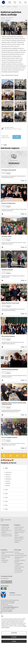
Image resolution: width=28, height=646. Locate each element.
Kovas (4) (7, 481)
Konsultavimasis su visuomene (19, 558)
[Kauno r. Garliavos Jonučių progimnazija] (3, 2)
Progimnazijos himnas (6, 534)
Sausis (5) (7, 485)
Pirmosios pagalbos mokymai (9, 437)
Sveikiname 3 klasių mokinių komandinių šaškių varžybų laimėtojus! (14, 403)
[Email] (5, 588)
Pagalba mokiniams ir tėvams (19, 533)
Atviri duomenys (18, 572)
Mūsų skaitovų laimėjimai (8, 336)
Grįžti (5, 145)
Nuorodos (17, 552)
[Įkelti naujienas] (9, 2)
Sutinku (14, 641)
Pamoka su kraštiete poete (8, 203)
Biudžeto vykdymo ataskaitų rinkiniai (8, 553)
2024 (6, 493)
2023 (6, 497)
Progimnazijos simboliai (7, 535)
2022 (6, 501)
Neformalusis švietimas (20, 530)
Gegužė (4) (7, 476)
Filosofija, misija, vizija (6, 530)
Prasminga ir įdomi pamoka (9, 170)
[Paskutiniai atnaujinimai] (15, 2)
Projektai (3, 558)
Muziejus (17, 535)
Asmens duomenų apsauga (21, 555)
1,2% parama (4, 562)
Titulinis (2, 6)
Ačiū (16, 137)
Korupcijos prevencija (19, 566)
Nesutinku (14, 637)
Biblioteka (17, 542)
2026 (6, 468)
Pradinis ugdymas (19, 528)
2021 (6, 505)
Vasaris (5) (8, 483)
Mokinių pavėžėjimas (19, 537)
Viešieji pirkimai (5, 560)
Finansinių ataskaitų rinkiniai (8, 555)
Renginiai (15, 6)
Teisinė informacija (19, 570)
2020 (6, 509)
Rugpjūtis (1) (8, 472)
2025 (6, 489)
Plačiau (22, 180)
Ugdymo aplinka (5, 528)
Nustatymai (14, 632)
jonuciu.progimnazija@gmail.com (10, 607)
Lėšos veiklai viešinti (6, 556)
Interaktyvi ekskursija (7, 269)
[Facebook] (2, 588)
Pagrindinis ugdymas (19, 527)
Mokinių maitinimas (19, 538)
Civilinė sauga (18, 568)
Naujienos (8, 6)
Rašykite (4, 581)
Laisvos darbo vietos (19, 553)
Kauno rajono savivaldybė (15, 594)
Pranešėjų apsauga (19, 563)
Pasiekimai (4, 532)
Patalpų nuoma (18, 540)
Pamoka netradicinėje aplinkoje (10, 369)
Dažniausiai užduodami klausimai (20, 561)
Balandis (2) (8, 479)
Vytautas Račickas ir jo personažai (10, 303)
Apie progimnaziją (5, 527)
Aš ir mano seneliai (6, 236)
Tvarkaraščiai (7, 519)
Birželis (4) (8, 474)
